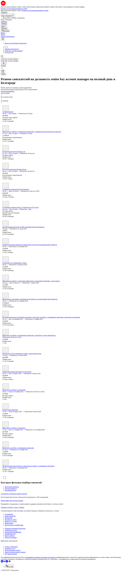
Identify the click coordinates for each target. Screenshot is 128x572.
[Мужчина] (5, 128)
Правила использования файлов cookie (35, 10)
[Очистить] (3, 63)
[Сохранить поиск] (3, 71)
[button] (3, 33)
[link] (4, 28)
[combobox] (10, 59)
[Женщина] (5, 108)
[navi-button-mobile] (3, 39)
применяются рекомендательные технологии (40, 557)
